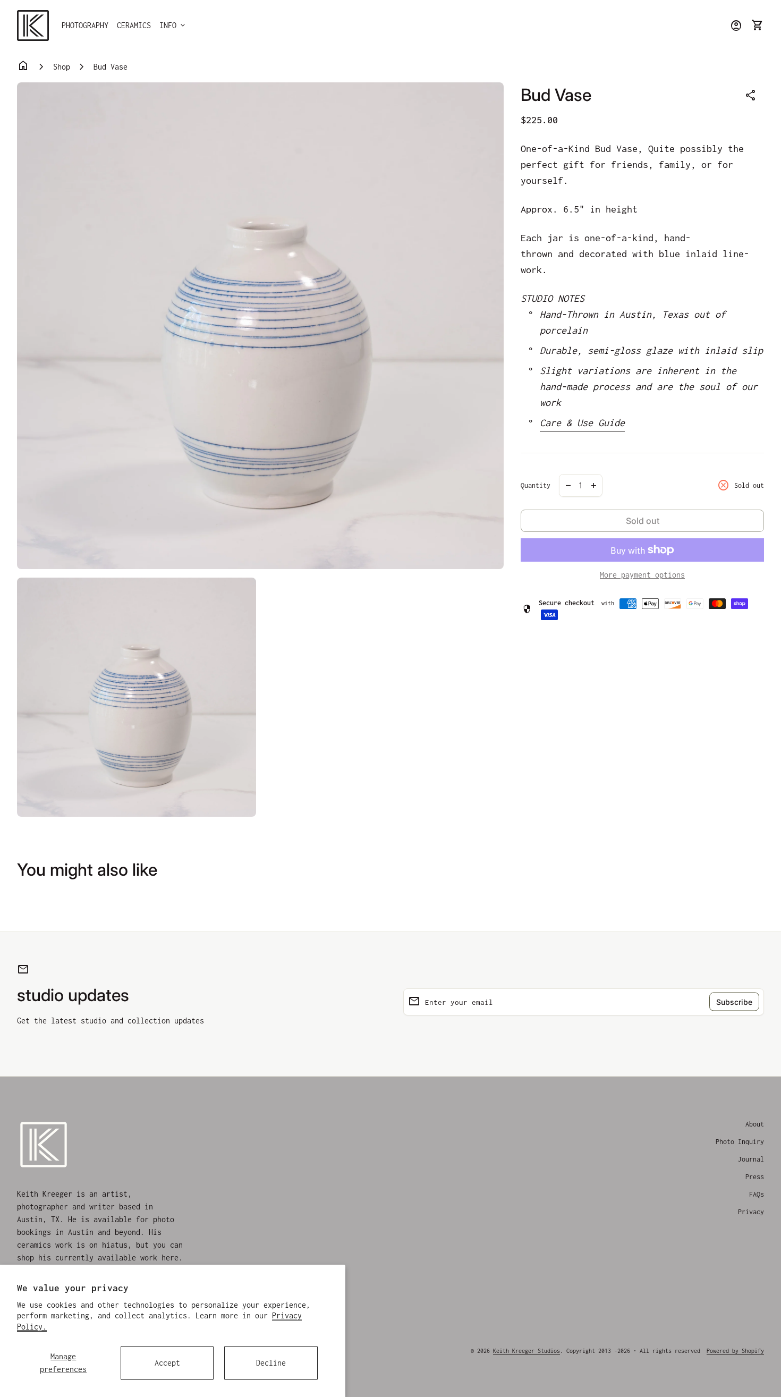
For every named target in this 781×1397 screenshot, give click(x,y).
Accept (167, 1362)
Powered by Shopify (735, 1351)
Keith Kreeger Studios (526, 1351)
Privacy (751, 1212)
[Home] (33, 24)
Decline (271, 1362)
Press (754, 1177)
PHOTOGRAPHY (85, 25)
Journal (751, 1159)
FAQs (756, 1194)
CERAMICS (134, 25)
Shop (61, 66)
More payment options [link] (642, 574)
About (754, 1124)
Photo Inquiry (740, 1142)
